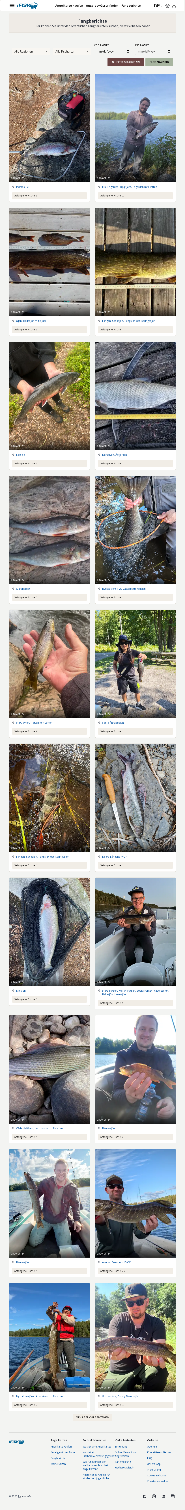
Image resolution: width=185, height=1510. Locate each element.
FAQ (149, 1458)
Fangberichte (58, 1458)
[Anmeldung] (174, 6)
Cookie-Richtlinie (156, 1475)
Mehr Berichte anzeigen (92, 1417)
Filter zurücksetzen (128, 62)
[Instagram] (154, 1496)
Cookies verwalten (158, 1481)
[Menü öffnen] (12, 5)
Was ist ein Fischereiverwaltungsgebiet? (99, 1454)
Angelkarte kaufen (61, 1446)
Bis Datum (142, 45)
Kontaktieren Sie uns (159, 1452)
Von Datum (101, 45)
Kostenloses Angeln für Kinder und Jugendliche (96, 1476)
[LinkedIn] (163, 1496)
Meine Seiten (58, 1464)
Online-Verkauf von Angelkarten (126, 1454)
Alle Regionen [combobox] (23, 51)
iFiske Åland (154, 1469)
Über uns (152, 1446)
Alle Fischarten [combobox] (65, 51)
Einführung (121, 1446)
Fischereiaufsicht (124, 1467)
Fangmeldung (123, 1461)
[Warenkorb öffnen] (167, 6)
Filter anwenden (159, 62)
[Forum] (172, 1496)
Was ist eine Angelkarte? (97, 1446)
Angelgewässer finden (63, 1452)
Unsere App (154, 1464)
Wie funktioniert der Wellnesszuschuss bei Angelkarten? (95, 1465)
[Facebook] (144, 1496)
